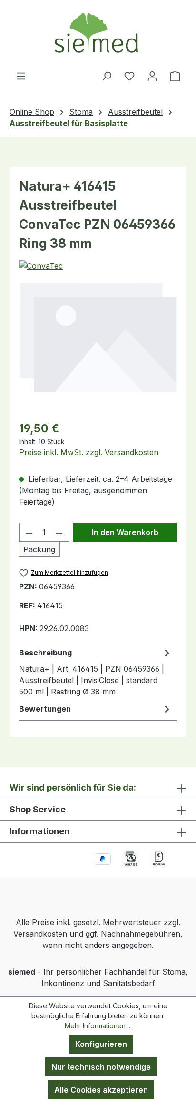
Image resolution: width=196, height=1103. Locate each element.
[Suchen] (106, 75)
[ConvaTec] (41, 266)
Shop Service (38, 809)
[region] (98, 337)
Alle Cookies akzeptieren (101, 1089)
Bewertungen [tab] (45, 708)
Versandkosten (40, 933)
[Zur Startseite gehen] (98, 35)
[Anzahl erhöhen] (59, 532)
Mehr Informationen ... (98, 1026)
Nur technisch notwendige (101, 1067)
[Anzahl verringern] (29, 532)
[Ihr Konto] (152, 75)
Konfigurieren (101, 1044)
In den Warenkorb (125, 532)
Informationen (39, 831)
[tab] (95, 672)
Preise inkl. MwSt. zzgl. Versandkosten (88, 452)
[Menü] (21, 75)
